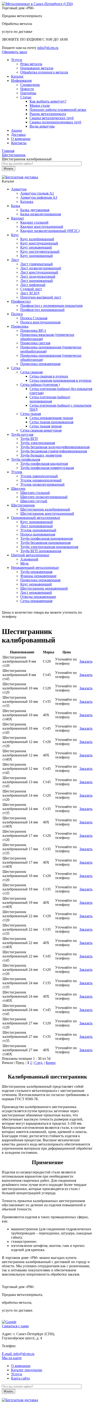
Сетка (15, 368)
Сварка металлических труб (52, 118)
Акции (16, 130)
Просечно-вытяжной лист (40, 297)
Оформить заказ (14, 52)
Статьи (25, 97)
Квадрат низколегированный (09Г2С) (50, 231)
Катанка (26, 202)
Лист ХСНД (29, 293)
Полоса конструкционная (40, 322)
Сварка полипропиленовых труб (55, 122)
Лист (15, 260)
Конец (51, 1063)
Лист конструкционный (39, 272)
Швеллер (18, 488)
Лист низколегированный (40, 268)
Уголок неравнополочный (41, 480)
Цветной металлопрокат (30, 555)
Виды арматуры (42, 126)
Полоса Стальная (33, 318)
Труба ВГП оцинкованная (40, 551)
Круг (15, 235)
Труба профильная (25, 459)
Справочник (30, 85)
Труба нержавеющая (36, 572)
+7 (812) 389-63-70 (31, 1346)
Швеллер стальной (35, 493)
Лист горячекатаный (36, 264)
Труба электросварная (37, 443)
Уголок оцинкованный (38, 530)
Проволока (19, 326)
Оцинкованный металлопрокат (35, 518)
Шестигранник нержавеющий (44, 588)
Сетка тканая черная (46, 426)
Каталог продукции (26, 1370)
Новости (27, 89)
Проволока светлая (35, 343)
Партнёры (28, 93)
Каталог (17, 76)
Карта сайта (20, 1378)
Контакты (19, 143)
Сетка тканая (30, 414)
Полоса (17, 314)
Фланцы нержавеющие (38, 576)
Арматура (19, 189)
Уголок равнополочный (39, 476)
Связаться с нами (15, 1326)
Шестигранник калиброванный (45, 509)
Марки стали (40, 105)
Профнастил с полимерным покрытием (51, 306)
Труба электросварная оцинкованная (49, 547)
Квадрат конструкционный (41, 226)
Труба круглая (22, 434)
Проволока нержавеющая (40, 364)
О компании (20, 139)
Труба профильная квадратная (44, 464)
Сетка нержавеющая (36, 601)
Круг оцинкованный (36, 256)
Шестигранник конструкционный (47, 513)
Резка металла (31, 64)
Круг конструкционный (39, 243)
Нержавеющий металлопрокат (35, 568)
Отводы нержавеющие (38, 597)
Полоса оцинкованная (37, 534)
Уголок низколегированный (42, 484)
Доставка (18, 135)
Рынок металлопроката (48, 114)
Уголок (16, 472)
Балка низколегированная (40, 214)
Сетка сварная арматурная (41, 430)
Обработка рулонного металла (44, 72)
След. (38, 1063)
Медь (24, 563)
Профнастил (21, 301)
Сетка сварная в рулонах (49, 376)
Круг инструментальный (39, 251)
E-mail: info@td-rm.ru (18, 1354)
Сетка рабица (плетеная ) (40, 385)
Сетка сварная (31, 372)
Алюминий (29, 559)
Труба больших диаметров (41, 455)
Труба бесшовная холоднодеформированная (54, 447)
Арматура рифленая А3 (38, 197)
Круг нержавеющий (36, 247)
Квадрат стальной (34, 222)
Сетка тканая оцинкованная (51, 422)
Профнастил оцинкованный (42, 310)
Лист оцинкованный (36, 281)
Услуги (16, 60)
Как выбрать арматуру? (48, 101)
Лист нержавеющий (36, 592)
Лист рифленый (32, 285)
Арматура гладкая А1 (37, 193)
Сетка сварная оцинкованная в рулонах (61, 380)
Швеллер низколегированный (44, 497)
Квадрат (17, 218)
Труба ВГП (29, 439)
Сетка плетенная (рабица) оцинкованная (50, 399)
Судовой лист (31, 289)
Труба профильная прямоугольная (47, 468)
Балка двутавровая (34, 210)
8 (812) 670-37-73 (31, 616)
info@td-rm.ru (47, 48)
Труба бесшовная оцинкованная (45, 543)
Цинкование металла (36, 68)
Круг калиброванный (37, 239)
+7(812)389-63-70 (15, 44)
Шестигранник (23, 505)
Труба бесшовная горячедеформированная (53, 451)
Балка (15, 206)
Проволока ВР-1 (33, 330)
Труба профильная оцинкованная (46, 538)
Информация (21, 80)
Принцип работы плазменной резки (58, 110)
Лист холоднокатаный (37, 276)
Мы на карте (12, 1358)
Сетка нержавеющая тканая (51, 418)
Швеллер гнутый (33, 501)
